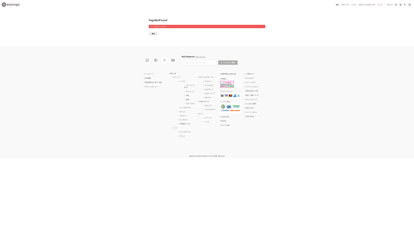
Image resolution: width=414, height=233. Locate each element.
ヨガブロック (209, 89)
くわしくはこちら (200, 57)
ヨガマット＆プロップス (367, 5)
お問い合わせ (250, 116)
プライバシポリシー (151, 86)
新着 (337, 5)
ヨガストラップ (210, 93)
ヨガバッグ (208, 105)
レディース (345, 5)
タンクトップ (190, 91)
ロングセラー (184, 120)
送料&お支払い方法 (252, 91)
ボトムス (182, 112)
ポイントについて (251, 99)
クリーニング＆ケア (252, 86)
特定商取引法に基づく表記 (153, 82)
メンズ (353, 5)
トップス (182, 81)
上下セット (183, 115)
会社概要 (148, 78)
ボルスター (208, 97)
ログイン (390, 5)
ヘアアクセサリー (210, 109)
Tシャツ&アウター (185, 107)
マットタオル (209, 85)
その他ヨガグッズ (203, 101)
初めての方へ (250, 108)
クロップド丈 (190, 103)
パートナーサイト (251, 112)
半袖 (187, 95)
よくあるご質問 (251, 104)
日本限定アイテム (185, 124)
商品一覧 (173, 73)
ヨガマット (208, 81)
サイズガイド (250, 78)
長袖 (187, 99)
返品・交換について (252, 95)
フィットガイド (251, 82)
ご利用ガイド (250, 74)
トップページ (149, 74)
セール (380, 5)
